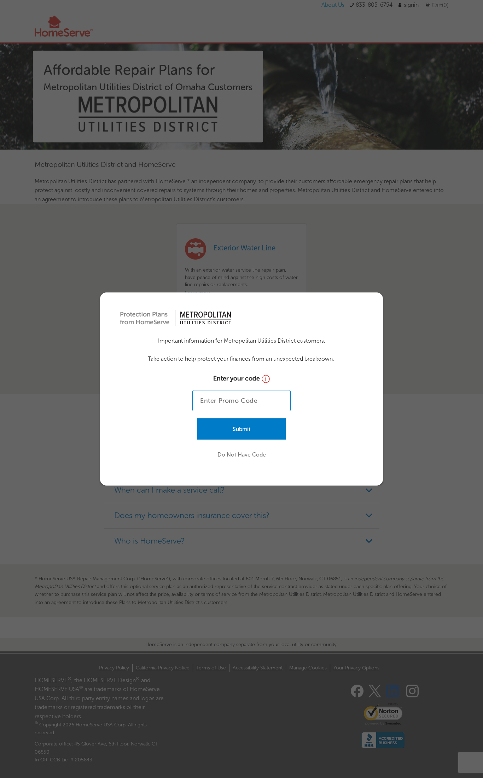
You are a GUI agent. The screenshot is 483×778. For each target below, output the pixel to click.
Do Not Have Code (241, 454)
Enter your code (237, 378)
